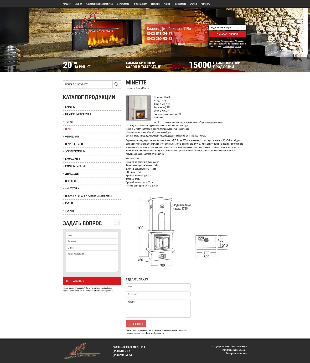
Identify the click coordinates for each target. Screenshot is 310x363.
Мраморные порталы (78, 114)
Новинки (155, 3)
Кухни (69, 203)
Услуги (69, 210)
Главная (78, 3)
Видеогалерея (140, 3)
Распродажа (180, 3)
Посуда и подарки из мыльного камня (88, 196)
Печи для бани (74, 144)
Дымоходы (72, 173)
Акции (167, 3)
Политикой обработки (232, 46)
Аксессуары (72, 188)
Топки (69, 121)
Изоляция (71, 181)
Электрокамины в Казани (234, 349)
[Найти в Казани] (116, 84)
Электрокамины (75, 151)
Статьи (193, 3)
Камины (70, 107)
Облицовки (72, 136)
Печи (137, 88)
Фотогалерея (123, 3)
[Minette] (138, 108)
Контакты (205, 3)
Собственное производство (99, 3)
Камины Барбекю (75, 166)
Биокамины (72, 159)
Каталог (66, 3)
